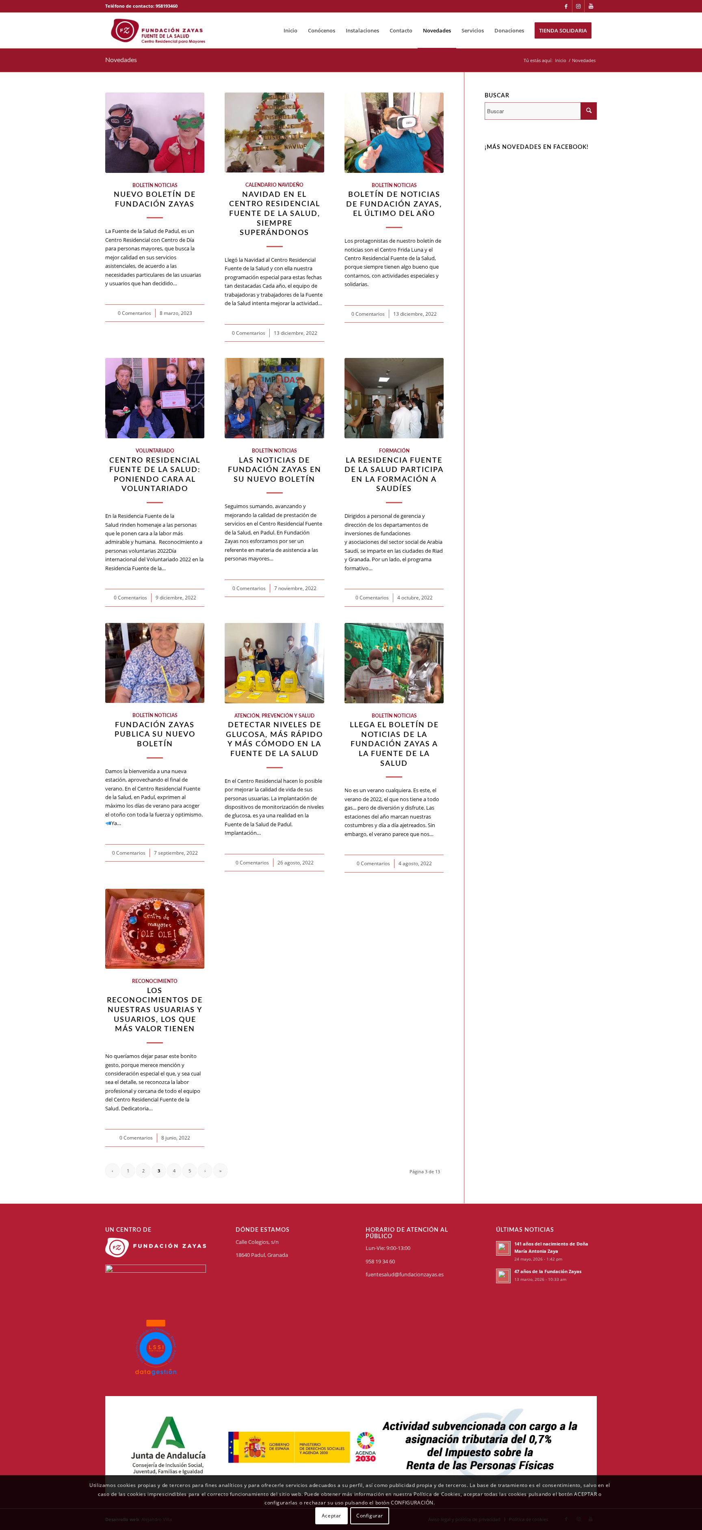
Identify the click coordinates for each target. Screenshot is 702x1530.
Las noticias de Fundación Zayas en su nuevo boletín (274, 470)
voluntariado (155, 451)
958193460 (167, 6)
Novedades (121, 60)
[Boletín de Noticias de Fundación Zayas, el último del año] (394, 133)
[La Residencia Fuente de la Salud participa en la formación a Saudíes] (394, 398)
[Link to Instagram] (578, 6)
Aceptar (331, 1515)
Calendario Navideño (274, 185)
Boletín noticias (155, 185)
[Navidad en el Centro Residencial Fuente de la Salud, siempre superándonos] (274, 133)
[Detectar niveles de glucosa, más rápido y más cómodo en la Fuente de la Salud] (274, 663)
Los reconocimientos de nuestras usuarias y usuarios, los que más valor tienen (155, 1010)
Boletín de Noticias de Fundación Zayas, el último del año (394, 204)
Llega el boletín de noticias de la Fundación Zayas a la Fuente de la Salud (394, 744)
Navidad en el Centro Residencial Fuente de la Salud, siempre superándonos (274, 214)
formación (394, 451)
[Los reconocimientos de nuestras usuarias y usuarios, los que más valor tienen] (154, 929)
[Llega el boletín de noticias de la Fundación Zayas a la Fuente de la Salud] (394, 663)
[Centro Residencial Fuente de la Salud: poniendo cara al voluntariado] (154, 398)
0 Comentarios (134, 313)
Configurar (369, 1515)
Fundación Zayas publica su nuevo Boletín (155, 734)
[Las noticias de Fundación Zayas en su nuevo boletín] (274, 398)
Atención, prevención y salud (274, 716)
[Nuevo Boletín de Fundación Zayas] (154, 133)
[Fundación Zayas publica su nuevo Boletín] (154, 663)
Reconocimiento (155, 981)
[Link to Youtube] (591, 6)
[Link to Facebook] (566, 6)
